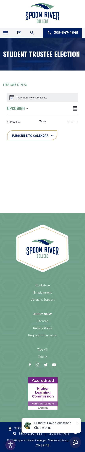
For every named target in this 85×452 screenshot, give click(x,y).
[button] (9, 444)
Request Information (42, 335)
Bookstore (42, 285)
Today (42, 121)
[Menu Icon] (5, 33)
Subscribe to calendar (29, 135)
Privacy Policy (42, 328)
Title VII (42, 349)
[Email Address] (19, 32)
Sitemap (42, 321)
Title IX (42, 357)
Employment (42, 292)
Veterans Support (43, 299)
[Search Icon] (32, 32)
